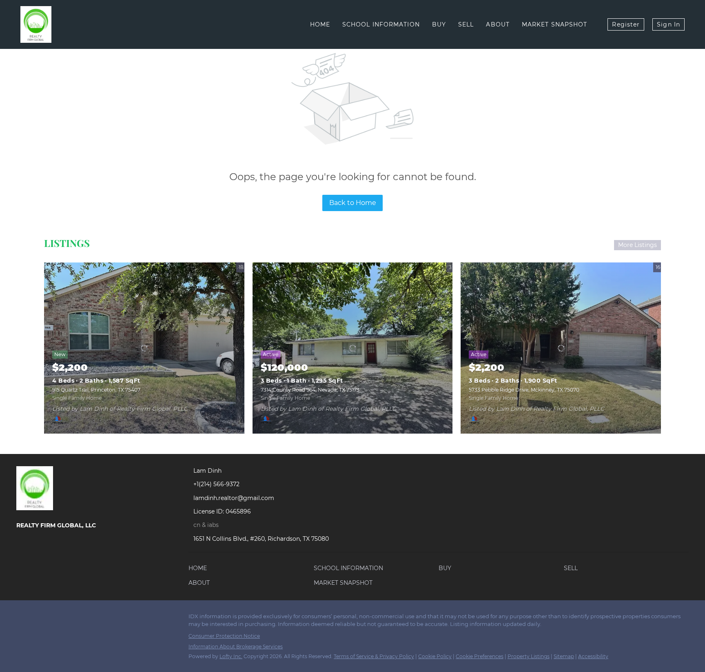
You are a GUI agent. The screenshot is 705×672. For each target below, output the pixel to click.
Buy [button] (439, 24)
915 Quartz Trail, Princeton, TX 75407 (96, 390)
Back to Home (352, 203)
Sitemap (564, 656)
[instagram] (104, 619)
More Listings (637, 245)
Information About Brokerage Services (235, 646)
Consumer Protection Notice (224, 636)
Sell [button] (466, 24)
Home (320, 24)
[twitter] (55, 619)
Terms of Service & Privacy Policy (374, 656)
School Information (381, 24)
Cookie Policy (435, 656)
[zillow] (71, 619)
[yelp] (88, 619)
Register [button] (626, 24)
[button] (199, 569)
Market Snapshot (555, 24)
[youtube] (120, 619)
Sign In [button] (668, 24)
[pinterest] (153, 619)
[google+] (169, 619)
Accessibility (593, 656)
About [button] (498, 24)
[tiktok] (137, 619)
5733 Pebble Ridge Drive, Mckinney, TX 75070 (524, 390)
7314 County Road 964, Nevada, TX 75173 (310, 390)
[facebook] (22, 619)
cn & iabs (206, 525)
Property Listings (529, 656)
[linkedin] (39, 619)
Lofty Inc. (230, 656)
